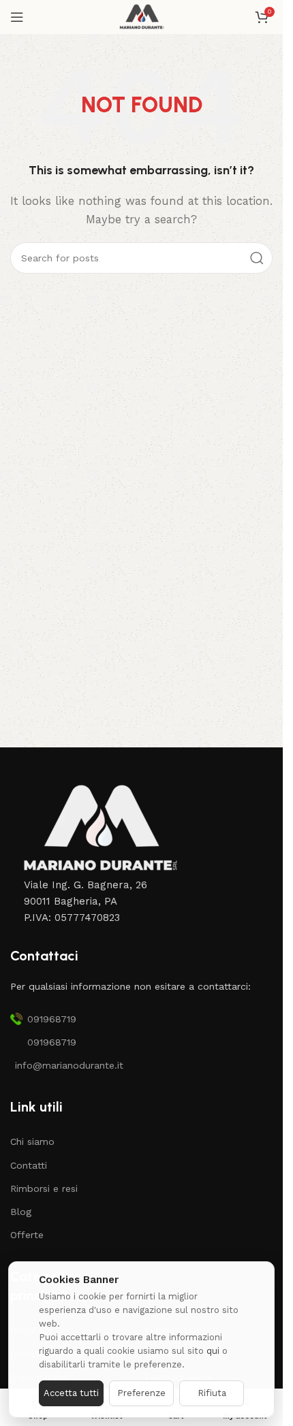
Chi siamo (32, 1141)
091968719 (51, 1019)
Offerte (27, 1234)
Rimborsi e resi (44, 1188)
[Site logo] (141, 16)
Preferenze (141, 1393)
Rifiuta (212, 1393)
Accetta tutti (71, 1393)
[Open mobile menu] (17, 17)
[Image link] (98, 828)
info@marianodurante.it (69, 1065)
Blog (20, 1211)
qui (212, 1351)
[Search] (257, 258)
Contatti (28, 1165)
